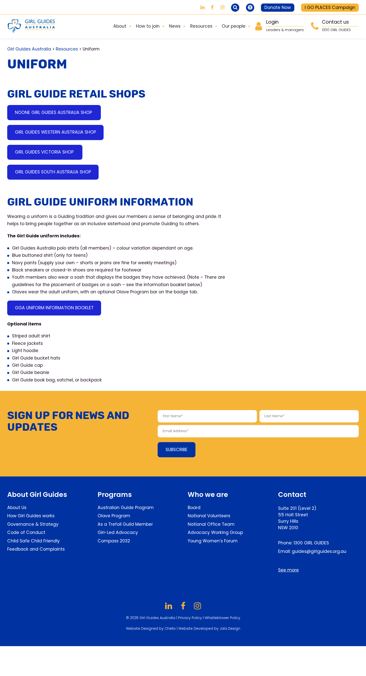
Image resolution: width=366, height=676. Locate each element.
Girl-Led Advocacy (118, 532)
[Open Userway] (250, 7)
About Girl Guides (37, 494)
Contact (292, 494)
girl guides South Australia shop (53, 172)
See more (288, 570)
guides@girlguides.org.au (319, 551)
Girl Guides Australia (29, 49)
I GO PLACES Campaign (330, 7)
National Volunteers (209, 516)
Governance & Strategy (33, 524)
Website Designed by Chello (151, 628)
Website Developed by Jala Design (209, 628)
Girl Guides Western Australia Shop (55, 132)
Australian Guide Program (126, 508)
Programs (115, 494)
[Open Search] (235, 7)
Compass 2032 (114, 541)
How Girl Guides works (31, 516)
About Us (16, 508)
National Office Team (211, 524)
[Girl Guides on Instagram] (222, 7)
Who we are (208, 494)
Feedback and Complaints (36, 549)
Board (194, 508)
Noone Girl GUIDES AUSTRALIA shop (54, 112)
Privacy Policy (190, 617)
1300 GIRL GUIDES (311, 543)
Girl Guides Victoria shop (45, 152)
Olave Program (114, 516)
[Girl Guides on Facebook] (212, 7)
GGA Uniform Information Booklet (54, 308)
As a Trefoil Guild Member (125, 524)
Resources (67, 49)
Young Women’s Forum (213, 541)
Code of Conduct (26, 532)
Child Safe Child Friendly (33, 541)
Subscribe (176, 450)
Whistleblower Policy (222, 617)
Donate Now (277, 7)
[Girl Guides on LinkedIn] (202, 7)
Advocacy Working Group (215, 532)
